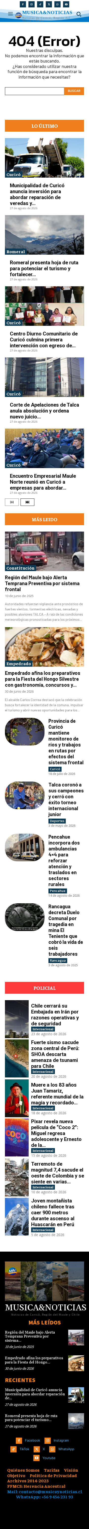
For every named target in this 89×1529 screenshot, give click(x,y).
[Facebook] (23, 4)
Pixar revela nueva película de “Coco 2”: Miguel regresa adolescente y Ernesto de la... (56, 1133)
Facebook (32, 1440)
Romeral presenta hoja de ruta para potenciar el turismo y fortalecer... (44, 268)
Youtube (49, 1458)
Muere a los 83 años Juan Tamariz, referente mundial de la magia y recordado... (57, 1094)
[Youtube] (66, 4)
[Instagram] (31, 4)
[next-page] (27, 502)
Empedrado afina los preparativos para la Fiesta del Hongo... (34, 1360)
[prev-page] (12, 502)
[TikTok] (40, 4)
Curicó (13, 174)
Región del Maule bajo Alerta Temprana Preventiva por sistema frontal (42, 583)
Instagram (61, 1440)
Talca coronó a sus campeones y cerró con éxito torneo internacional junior (66, 799)
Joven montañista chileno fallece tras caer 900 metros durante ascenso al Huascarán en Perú (52, 1212)
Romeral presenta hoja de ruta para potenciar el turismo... (31, 1418)
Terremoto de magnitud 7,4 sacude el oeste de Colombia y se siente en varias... (57, 1173)
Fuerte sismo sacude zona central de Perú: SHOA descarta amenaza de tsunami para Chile (55, 1054)
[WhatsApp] (57, 4)
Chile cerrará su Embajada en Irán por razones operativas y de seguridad (55, 1015)
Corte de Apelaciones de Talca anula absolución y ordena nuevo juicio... (44, 411)
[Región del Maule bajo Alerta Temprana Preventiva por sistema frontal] (44, 551)
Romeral (15, 251)
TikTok (24, 1449)
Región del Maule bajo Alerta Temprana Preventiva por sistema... (30, 1336)
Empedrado (18, 663)
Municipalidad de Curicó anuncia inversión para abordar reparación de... (35, 1394)
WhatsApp (66, 1449)
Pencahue (58, 890)
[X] (49, 4)
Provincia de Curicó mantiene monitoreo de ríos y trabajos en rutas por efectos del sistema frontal (66, 741)
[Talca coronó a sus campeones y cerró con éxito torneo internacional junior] (24, 795)
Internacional (43, 1029)
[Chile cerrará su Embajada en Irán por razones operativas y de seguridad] (17, 1019)
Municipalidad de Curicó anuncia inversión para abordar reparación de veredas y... (37, 194)
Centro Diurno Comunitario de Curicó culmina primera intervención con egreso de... (44, 340)
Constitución (20, 568)
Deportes (57, 821)
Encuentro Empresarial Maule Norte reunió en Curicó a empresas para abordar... (43, 482)
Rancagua (58, 960)
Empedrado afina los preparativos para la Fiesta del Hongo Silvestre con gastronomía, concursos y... (42, 679)
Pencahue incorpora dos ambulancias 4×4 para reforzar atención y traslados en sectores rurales (64, 860)
